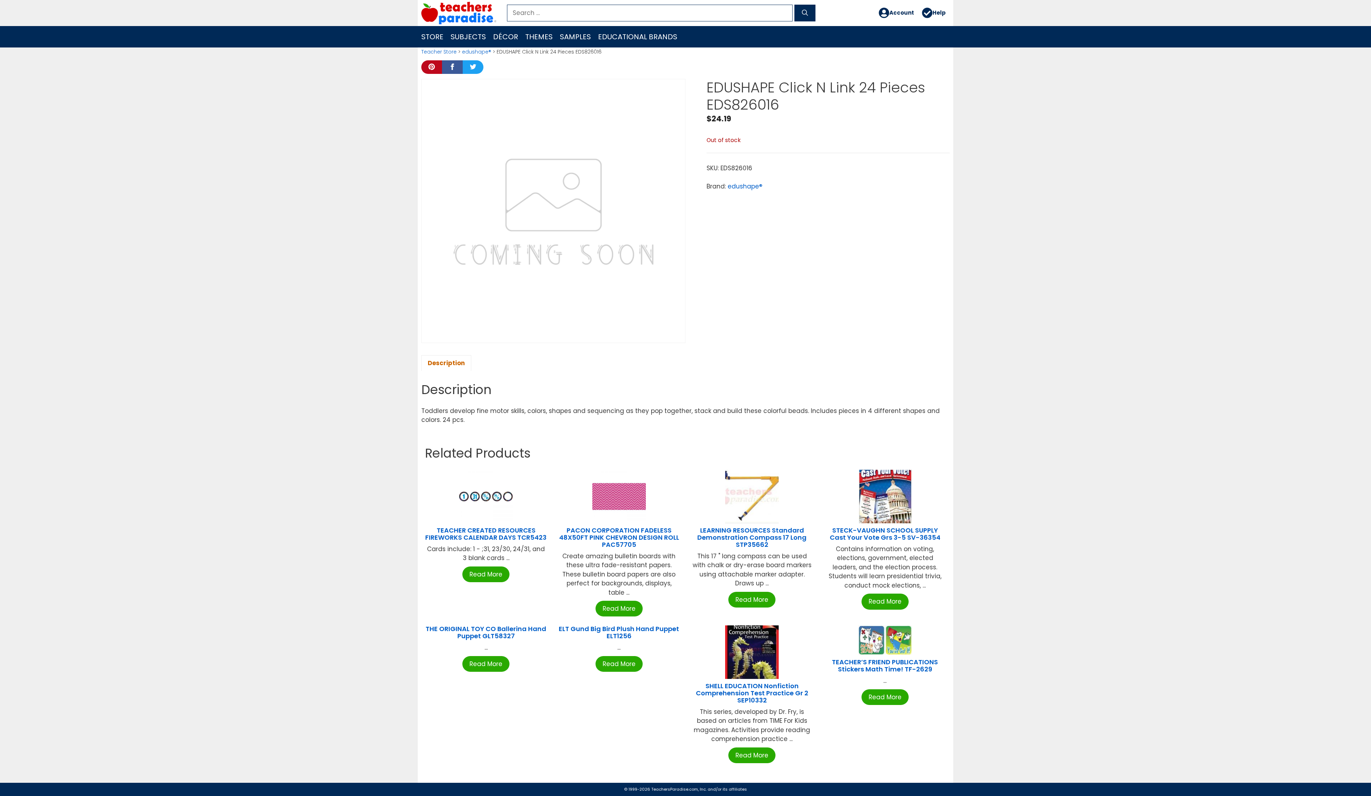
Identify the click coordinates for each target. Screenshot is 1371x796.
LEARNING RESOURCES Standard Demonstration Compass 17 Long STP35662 (752, 537)
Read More (485, 574)
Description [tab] (446, 363)
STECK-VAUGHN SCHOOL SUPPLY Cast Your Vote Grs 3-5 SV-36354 (885, 534)
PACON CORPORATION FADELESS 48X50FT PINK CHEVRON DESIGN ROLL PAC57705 (619, 537)
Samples (575, 37)
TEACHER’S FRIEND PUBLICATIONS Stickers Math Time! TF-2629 (885, 666)
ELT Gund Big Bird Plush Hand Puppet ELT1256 (619, 632)
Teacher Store (439, 51)
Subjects (468, 37)
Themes (539, 37)
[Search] (804, 13)
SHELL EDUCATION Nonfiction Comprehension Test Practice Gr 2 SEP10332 (752, 693)
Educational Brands (637, 37)
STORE (432, 37)
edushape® (476, 51)
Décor (505, 37)
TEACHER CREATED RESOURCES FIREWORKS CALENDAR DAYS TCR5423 (486, 534)
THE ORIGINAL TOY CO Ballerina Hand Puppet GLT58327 (486, 632)
